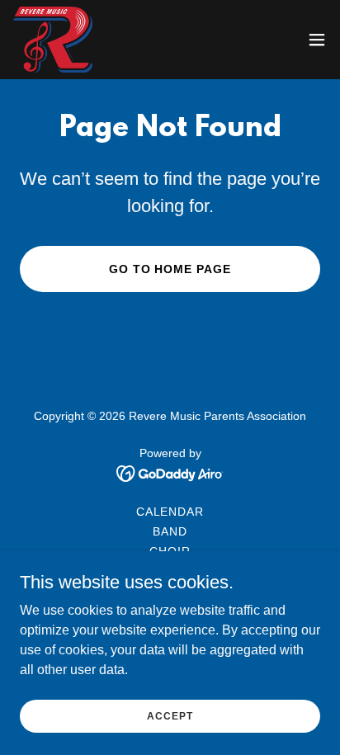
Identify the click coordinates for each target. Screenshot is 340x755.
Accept (169, 715)
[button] (316, 39)
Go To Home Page (170, 269)
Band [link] (170, 531)
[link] (52, 40)
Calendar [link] (170, 511)
